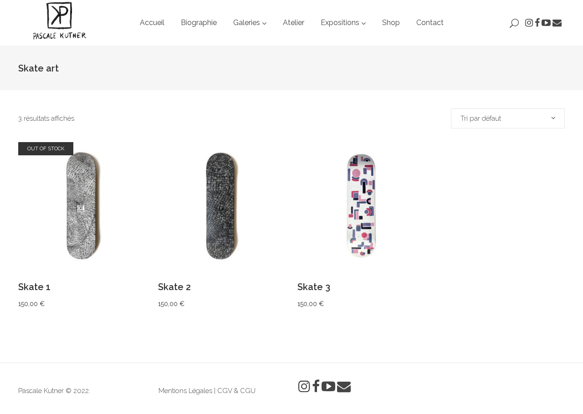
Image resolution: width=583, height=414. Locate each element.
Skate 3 (313, 286)
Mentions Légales (185, 391)
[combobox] (508, 118)
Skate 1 (34, 286)
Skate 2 (174, 286)
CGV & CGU (236, 391)
